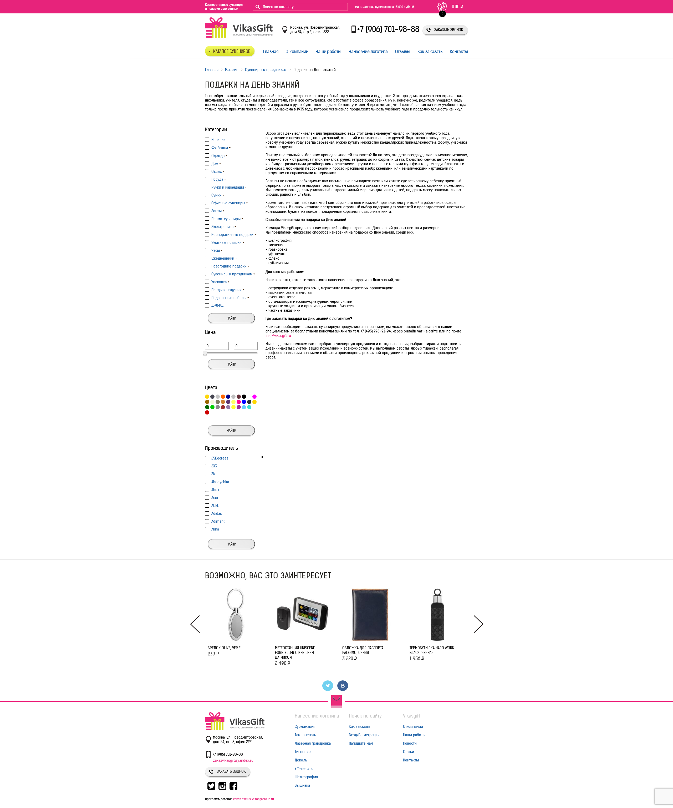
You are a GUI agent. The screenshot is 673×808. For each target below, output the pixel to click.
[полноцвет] (212, 412)
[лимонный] (233, 407)
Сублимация (305, 726)
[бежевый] (212, 402)
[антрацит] (249, 402)
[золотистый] (207, 397)
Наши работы (328, 51)
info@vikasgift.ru (278, 335)
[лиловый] (239, 407)
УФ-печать (304, 768)
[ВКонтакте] (343, 685)
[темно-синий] (228, 397)
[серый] (218, 407)
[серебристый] (233, 397)
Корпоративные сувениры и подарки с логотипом (224, 7)
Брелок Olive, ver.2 (224, 647)
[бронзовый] (223, 402)
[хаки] (218, 402)
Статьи (408, 751)
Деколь (301, 760)
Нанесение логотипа (368, 51)
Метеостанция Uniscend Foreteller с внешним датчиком (295, 652)
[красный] (207, 412)
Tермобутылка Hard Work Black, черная (432, 650)
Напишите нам (361, 743)
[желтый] (233, 402)
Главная (270, 51)
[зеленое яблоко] (212, 407)
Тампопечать (305, 735)
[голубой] (244, 407)
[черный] (244, 397)
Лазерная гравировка (313, 743)
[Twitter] (328, 685)
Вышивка (302, 785)
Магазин (232, 69)
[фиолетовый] (228, 402)
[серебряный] (218, 397)
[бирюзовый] (249, 407)
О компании (296, 51)
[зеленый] (207, 407)
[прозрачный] (254, 407)
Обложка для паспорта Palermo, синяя (362, 650)
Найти (231, 318)
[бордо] (239, 397)
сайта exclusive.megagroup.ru (253, 799)
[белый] (249, 397)
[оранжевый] (223, 397)
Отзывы (402, 51)
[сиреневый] (228, 407)
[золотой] (254, 402)
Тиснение (303, 751)
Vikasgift (411, 716)
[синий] (244, 402)
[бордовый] (223, 407)
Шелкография (306, 777)
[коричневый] (207, 402)
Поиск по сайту (365, 716)
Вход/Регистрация (364, 735)
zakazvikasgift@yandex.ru (233, 760)
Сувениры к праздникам (266, 69)
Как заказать (429, 51)
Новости (410, 743)
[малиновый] (254, 397)
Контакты (459, 51)
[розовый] (239, 402)
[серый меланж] (212, 397)
